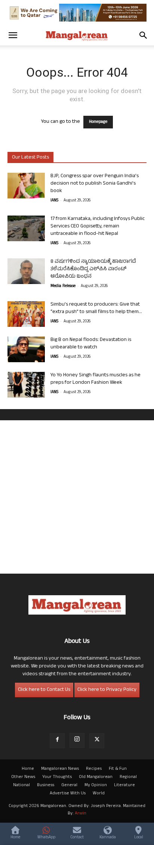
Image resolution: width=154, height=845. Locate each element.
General (69, 785)
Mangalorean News (60, 769)
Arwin (80, 813)
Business (45, 785)
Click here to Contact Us (44, 690)
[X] (96, 740)
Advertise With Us (68, 793)
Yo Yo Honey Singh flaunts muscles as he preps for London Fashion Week (95, 379)
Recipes (94, 769)
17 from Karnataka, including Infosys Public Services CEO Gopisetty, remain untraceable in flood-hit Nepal (97, 226)
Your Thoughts (57, 777)
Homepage (98, 122)
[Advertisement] (77, 497)
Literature (124, 785)
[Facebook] (57, 740)
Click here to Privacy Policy (106, 690)
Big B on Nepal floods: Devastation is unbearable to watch (90, 344)
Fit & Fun (118, 769)
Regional (128, 777)
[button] (13, 35)
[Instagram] (77, 740)
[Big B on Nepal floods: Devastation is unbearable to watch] (26, 349)
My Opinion (95, 785)
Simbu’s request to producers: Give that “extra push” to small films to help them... (96, 308)
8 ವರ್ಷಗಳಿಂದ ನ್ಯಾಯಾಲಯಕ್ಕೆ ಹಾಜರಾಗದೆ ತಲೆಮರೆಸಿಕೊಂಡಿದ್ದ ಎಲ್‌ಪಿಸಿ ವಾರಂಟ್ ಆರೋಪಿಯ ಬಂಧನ (93, 269)
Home (28, 769)
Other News (23, 777)
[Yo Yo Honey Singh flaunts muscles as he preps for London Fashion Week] (26, 385)
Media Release (63, 286)
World (99, 793)
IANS (54, 200)
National (21, 785)
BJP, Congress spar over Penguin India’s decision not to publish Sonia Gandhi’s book (94, 183)
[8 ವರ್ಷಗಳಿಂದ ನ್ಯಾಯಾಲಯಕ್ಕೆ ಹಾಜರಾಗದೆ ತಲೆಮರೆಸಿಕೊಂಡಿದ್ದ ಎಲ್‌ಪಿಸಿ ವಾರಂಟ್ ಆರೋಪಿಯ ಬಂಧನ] (26, 271)
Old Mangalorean (96, 777)
